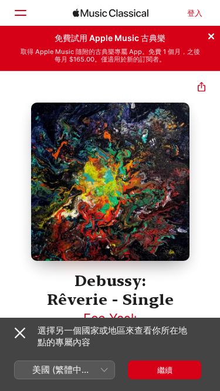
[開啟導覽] (20, 13)
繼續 (164, 370)
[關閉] (211, 34)
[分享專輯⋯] (201, 88)
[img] (110, 13)
